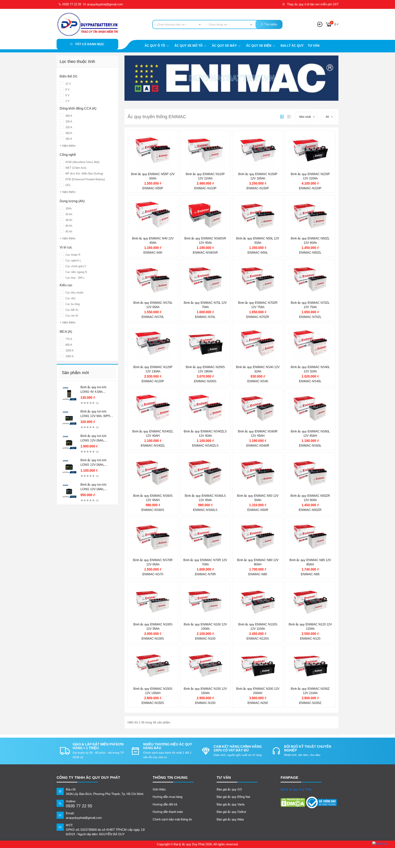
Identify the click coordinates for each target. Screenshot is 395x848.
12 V (68, 83)
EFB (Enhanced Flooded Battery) (85, 179)
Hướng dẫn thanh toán (168, 811)
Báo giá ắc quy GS (229, 789)
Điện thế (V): (144, 149)
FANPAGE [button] (289, 777)
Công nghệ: (144, 544)
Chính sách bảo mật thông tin (172, 819)
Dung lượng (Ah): (148, 158)
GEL (68, 185)
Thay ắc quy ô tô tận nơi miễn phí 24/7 (312, 4)
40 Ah (68, 225)
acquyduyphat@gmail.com (104, 4)
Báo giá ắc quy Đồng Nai (233, 796)
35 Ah (68, 214)
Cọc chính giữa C (75, 266)
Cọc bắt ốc (71, 309)
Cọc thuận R (72, 254)
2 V (67, 101)
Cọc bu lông (72, 304)
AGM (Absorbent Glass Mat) (82, 162)
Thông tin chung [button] (170, 777)
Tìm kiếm (270, 24)
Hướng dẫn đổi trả (165, 804)
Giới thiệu (159, 789)
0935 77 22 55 (71, 4)
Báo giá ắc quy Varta (230, 804)
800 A (68, 344)
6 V (67, 95)
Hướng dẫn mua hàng (167, 796)
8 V (67, 89)
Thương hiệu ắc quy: (150, 137)
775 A (68, 339)
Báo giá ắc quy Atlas (230, 819)
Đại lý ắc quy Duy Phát (296, 789)
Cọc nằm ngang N (76, 272)
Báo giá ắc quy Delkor (231, 811)
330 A (68, 121)
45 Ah (68, 231)
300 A (68, 115)
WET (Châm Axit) (75, 167)
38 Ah (68, 220)
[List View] (289, 116)
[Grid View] (281, 116)
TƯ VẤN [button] (224, 777)
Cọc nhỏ (70, 298)
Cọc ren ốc (71, 315)
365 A (68, 138)
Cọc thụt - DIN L (75, 277)
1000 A (69, 350)
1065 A (69, 356)
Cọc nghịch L (73, 260)
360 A (68, 133)
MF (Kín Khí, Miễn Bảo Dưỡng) (84, 173)
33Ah (68, 208)
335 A (68, 127)
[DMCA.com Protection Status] (293, 802)
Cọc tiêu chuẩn (74, 292)
